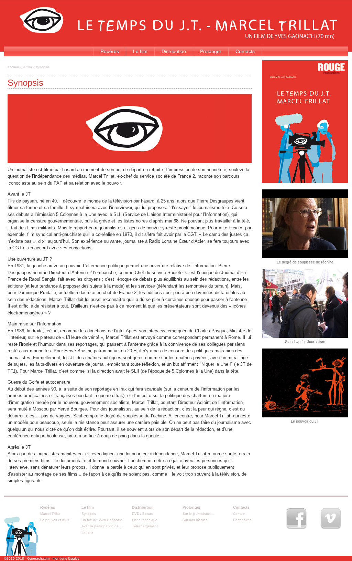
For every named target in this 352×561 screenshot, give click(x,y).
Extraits (87, 532)
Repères (109, 51)
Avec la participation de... (101, 526)
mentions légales (66, 558)
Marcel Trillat (50, 514)
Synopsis (88, 514)
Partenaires (242, 520)
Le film (140, 51)
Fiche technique (144, 520)
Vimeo (330, 518)
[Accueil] (178, 37)
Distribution (174, 51)
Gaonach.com (38, 558)
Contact (239, 514)
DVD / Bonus (142, 514)
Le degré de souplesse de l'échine (305, 262)
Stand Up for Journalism (305, 342)
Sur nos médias (195, 520)
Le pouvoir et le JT (55, 520)
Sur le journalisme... (198, 514)
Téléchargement (145, 526)
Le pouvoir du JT (305, 421)
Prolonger (210, 51)
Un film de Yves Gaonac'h (101, 520)
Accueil (13, 67)
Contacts (245, 51)
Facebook (296, 518)
